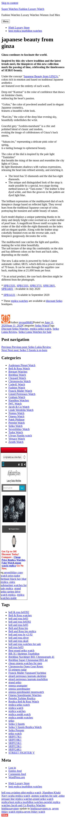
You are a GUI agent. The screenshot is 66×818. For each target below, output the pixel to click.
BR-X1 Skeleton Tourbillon (23, 653)
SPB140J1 (7, 288)
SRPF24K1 (14, 749)
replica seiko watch (40, 328)
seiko (11, 720)
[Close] (25, 449)
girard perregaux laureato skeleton (27, 676)
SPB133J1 (23, 285)
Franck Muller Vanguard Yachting (27, 672)
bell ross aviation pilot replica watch (21, 792)
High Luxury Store (19, 27)
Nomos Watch (16, 413)
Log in (12, 767)
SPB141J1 (9, 294)
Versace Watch (16, 438)
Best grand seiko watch (21, 650)
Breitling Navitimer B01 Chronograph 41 (31, 656)
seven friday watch (34, 811)
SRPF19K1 (14, 739)
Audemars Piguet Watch (21, 365)
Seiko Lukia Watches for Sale (34, 331)
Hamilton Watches (18, 400)
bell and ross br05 (18, 624)
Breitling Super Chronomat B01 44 (28, 660)
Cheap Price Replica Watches (13, 558)
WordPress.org (16, 777)
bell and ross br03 (18, 618)
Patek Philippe (16, 419)
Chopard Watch (17, 378)
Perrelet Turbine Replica (21, 698)
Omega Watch (16, 416)
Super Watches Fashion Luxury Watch (22, 8)
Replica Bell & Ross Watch (23, 701)
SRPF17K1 (14, 736)
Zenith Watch (15, 441)
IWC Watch (15, 403)
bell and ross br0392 (19, 621)
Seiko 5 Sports (16, 723)
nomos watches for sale (45, 795)
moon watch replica (11, 564)
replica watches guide (12, 596)
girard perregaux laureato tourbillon (28, 679)
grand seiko (14, 682)
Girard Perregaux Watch (21, 394)
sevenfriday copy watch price (12, 574)
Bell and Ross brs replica (22, 631)
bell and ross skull (18, 640)
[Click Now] (14, 548)
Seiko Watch (42, 325)
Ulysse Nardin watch (20, 435)
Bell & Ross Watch (19, 368)
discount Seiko (54, 300)
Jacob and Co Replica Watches (28, 805)
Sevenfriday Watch (19, 429)
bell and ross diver (18, 637)
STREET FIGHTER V (21, 752)
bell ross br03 (15, 647)
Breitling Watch (17, 374)
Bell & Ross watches (20, 615)
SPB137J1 (36, 285)
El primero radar (17, 669)
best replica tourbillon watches (25, 30)
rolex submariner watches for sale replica (14, 585)
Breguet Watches (17, 371)
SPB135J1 (9, 285)
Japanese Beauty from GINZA (41, 76)
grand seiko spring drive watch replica (11, 591)
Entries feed (15, 770)
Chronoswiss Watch (19, 381)
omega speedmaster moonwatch (26, 691)
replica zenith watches (20, 717)
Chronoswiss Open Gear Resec (25, 666)
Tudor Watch (15, 432)
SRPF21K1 (14, 743)
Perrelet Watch (16, 422)
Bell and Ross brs (18, 628)
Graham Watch (16, 397)
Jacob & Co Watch (18, 406)
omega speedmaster (19, 688)
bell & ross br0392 (18, 612)
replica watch (15, 707)
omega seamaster (17, 685)
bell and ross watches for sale (24, 644)
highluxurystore (10, 808)
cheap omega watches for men (25, 663)
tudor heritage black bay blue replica (13, 579)
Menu (5, 21)
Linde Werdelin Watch (20, 409)
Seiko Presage (16, 730)
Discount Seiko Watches (15, 328)
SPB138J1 (49, 285)
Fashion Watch (16, 387)
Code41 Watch (16, 384)
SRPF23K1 (14, 746)
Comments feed (17, 774)
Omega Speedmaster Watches (24, 695)
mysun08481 (26, 322)
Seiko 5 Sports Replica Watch (25, 727)
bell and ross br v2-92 (20, 634)
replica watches (19, 300)
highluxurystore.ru (40, 808)
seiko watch (15, 733)
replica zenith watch (19, 714)
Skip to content (9, 2)
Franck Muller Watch (20, 390)
